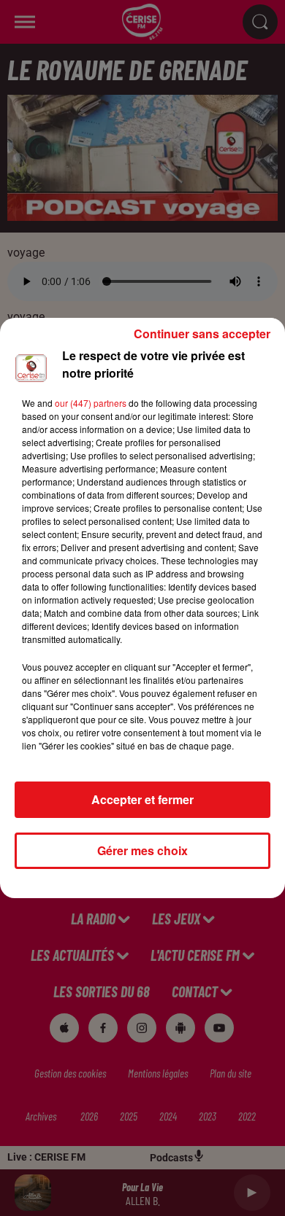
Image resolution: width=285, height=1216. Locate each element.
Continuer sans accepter (202, 333)
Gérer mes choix (142, 850)
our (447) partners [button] (90, 403)
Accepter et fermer (142, 799)
